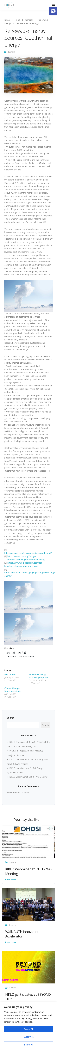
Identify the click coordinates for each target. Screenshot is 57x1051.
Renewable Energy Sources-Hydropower (38, 676)
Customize (29, 1036)
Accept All (28, 1029)
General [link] (11, 52)
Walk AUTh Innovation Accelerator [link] (22, 933)
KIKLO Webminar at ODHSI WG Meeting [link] (28, 776)
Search (10, 717)
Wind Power (10, 674)
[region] (28, 1026)
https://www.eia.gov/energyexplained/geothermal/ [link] (28, 553)
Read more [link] (10, 879)
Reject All (28, 1044)
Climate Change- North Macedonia (12, 689)
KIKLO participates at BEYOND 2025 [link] (28, 996)
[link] (53, 11)
